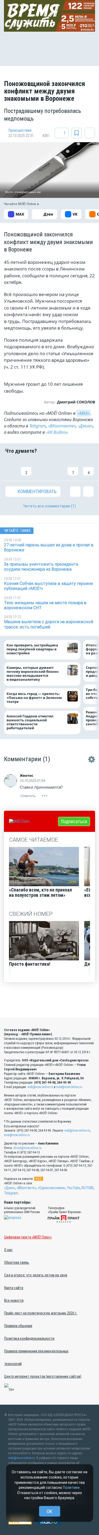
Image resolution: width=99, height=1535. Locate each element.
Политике (71, 1487)
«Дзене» (85, 426)
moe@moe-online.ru (69, 1087)
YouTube (73, 1188)
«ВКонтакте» (62, 426)
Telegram (37, 426)
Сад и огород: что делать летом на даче (35, 1275)
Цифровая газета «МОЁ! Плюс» (28, 1237)
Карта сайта (13, 1288)
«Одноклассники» (51, 1188)
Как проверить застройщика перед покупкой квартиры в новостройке (32, 649)
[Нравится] (10, 467)
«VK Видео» (56, 432)
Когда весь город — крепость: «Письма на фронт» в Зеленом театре (34, 698)
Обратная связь (16, 1262)
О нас (8, 1250)
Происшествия (19, 130)
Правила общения (18, 1326)
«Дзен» (9, 1188)
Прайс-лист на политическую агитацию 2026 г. (40, 1313)
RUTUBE (88, 1188)
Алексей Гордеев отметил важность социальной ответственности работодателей (30, 722)
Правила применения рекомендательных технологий (36, 1357)
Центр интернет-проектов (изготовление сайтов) (42, 1376)
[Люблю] (41, 467)
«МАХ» (83, 413)
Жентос (26, 775)
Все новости (13, 1300)
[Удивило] (57, 467)
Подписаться (74, 821)
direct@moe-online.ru (27, 1148)
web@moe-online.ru (40, 1087)
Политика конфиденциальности (29, 1338)
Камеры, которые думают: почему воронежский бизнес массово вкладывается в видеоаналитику (33, 673)
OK (49, 1511)
